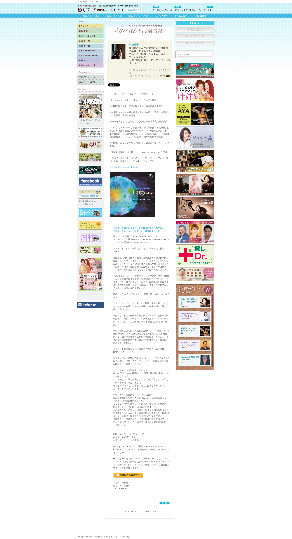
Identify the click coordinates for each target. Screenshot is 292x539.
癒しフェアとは (114, 15)
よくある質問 (180, 15)
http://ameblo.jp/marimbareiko (124, 167)
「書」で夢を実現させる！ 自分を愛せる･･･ (189, 301)
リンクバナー (161, 15)
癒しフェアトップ (91, 15)
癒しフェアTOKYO (92, 1)
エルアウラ (115, 537)
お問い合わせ (199, 15)
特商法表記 (126, 537)
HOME (79, 1)
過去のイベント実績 (138, 15)
